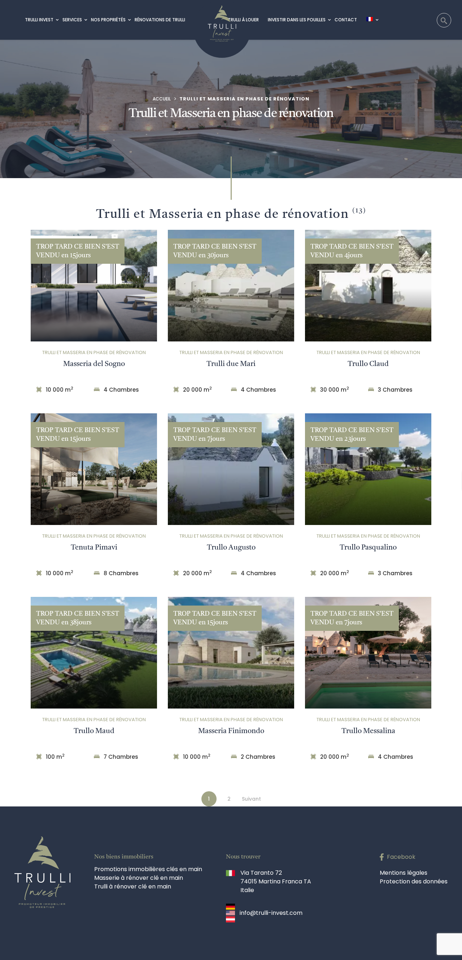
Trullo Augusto (231, 547)
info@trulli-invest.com (271, 913)
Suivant (251, 798)
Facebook (401, 857)
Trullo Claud (368, 364)
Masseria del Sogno (94, 364)
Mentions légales (403, 873)
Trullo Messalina (368, 731)
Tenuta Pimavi (94, 547)
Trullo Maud (94, 731)
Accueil (162, 99)
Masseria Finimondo (231, 731)
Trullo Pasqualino (368, 547)
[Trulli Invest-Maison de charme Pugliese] (222, 21)
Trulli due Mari (231, 364)
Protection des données (414, 881)
